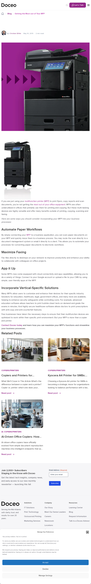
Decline (45, 569)
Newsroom (49, 521)
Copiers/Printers (10, 370)
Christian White (15, 33)
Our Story (49, 507)
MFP (28, 235)
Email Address (58, 470)
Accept (45, 562)
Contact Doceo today (11, 325)
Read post (6, 393)
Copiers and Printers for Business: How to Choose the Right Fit (20, 375)
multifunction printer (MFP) (37, 201)
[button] (87, 532)
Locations (49, 525)
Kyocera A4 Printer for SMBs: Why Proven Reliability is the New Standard (66, 375)
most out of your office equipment (49, 204)
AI (2, 432)
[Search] (67, 5)
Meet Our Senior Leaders (55, 512)
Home (4, 13)
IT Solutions (29, 507)
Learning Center (76, 507)
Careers (48, 516)
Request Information (78, 516)
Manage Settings (45, 575)
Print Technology (31, 512)
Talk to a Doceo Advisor (79, 521)
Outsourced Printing (32, 516)
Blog (9, 13)
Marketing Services (32, 521)
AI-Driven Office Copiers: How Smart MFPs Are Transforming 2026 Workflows (20, 437)
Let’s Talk (79, 5)
